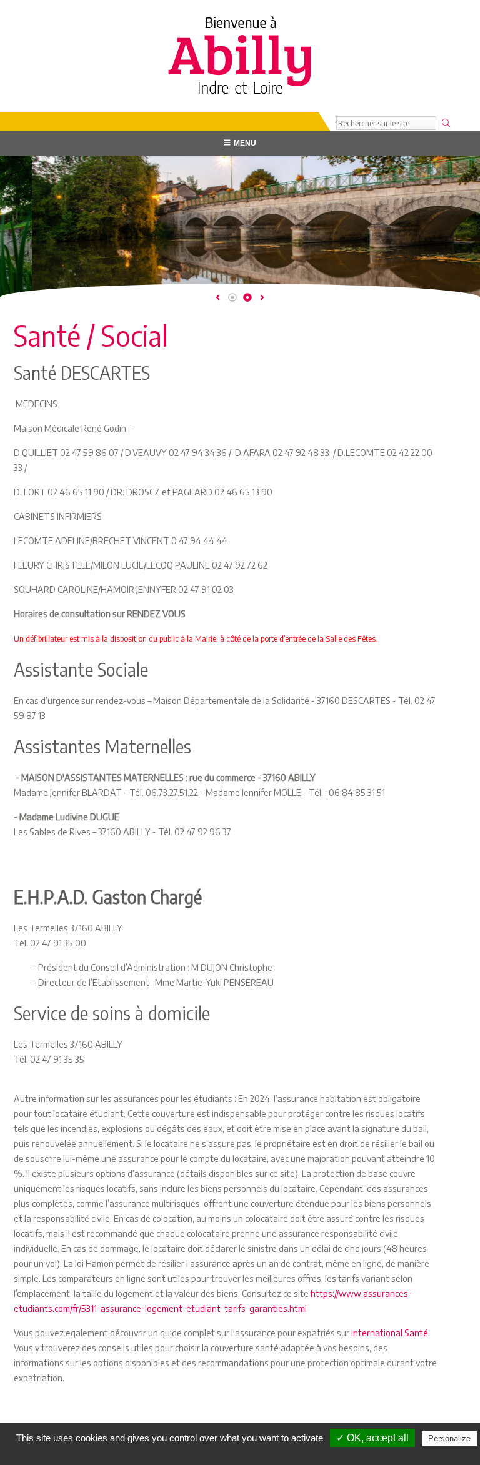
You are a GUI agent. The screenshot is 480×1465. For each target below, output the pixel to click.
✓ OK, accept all (372, 1438)
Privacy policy (246, 1453)
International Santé (389, 1332)
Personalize (449, 1438)
